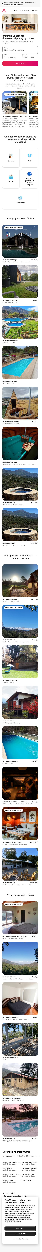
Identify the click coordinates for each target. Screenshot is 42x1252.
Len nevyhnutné (20, 1234)
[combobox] (20, 50)
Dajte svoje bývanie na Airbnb (25, 10)
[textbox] (11, 57)
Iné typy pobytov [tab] (8, 1156)
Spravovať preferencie (20, 1239)
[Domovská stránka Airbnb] (4, 10)
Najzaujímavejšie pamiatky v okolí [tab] (28, 1156)
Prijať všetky (20, 1228)
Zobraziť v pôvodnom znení (13, 5)
